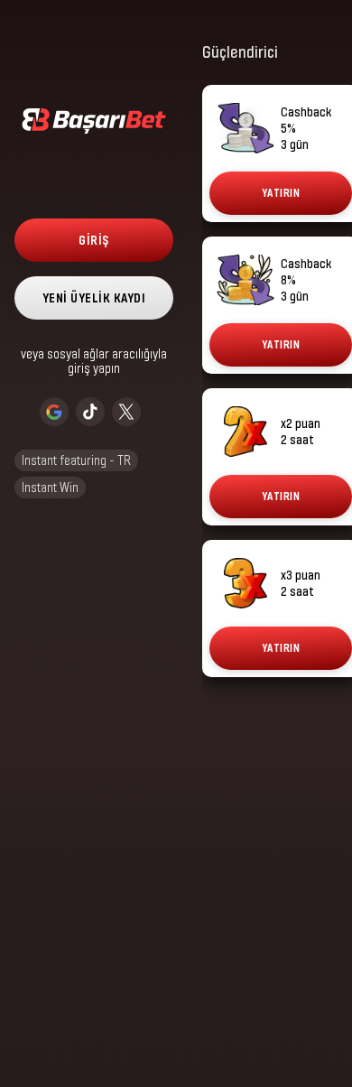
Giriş (94, 239)
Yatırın (281, 193)
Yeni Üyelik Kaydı (94, 297)
